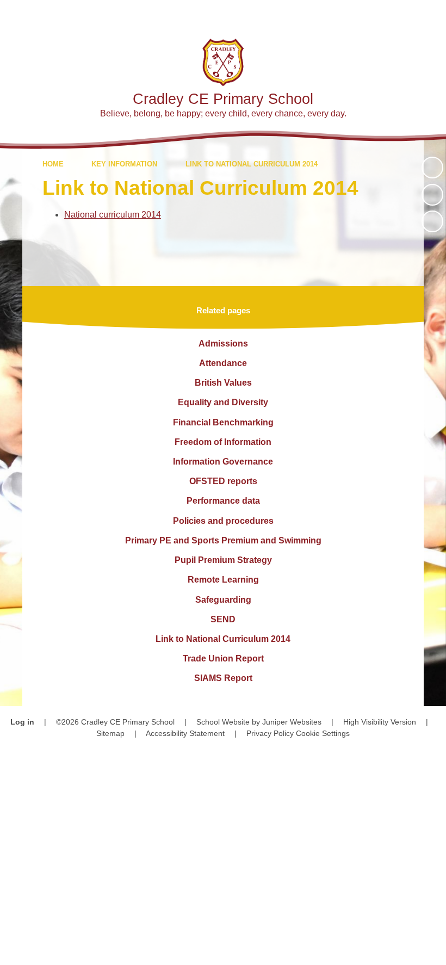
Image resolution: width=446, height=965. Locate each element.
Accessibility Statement (185, 733)
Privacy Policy (270, 733)
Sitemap (110, 733)
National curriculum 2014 (112, 214)
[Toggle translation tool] (370, 15)
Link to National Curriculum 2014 (251, 164)
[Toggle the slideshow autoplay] (432, 167)
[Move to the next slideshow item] (432, 221)
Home (53, 164)
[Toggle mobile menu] (431, 15)
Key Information (124, 164)
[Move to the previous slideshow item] (432, 195)
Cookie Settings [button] (323, 733)
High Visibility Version (379, 721)
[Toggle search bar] (399, 15)
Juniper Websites (291, 721)
